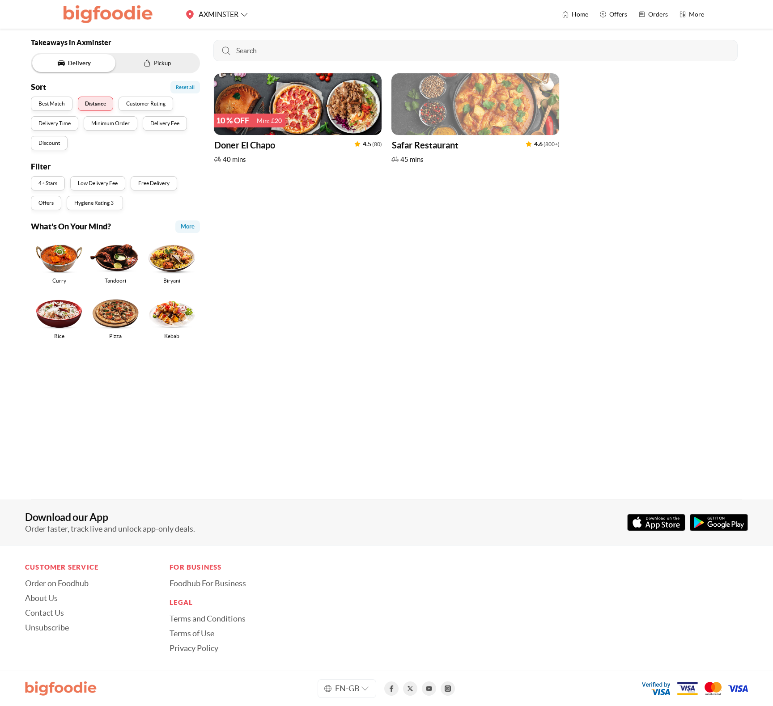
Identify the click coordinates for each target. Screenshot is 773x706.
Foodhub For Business (208, 583)
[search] (475, 50)
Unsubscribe (47, 627)
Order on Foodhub (57, 583)
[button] (297, 120)
